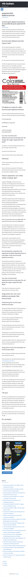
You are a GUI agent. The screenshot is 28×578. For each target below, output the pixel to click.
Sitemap (5, 565)
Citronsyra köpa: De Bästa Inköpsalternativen (14, 545)
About (4, 561)
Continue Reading (7, 472)
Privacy (5, 563)
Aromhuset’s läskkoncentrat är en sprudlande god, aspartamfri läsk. (13, 24)
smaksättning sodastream (8, 360)
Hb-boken (8, 3)
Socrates (17, 573)
